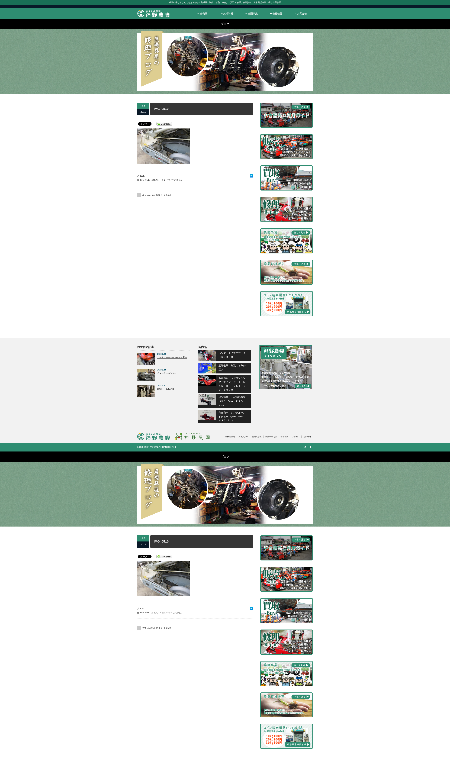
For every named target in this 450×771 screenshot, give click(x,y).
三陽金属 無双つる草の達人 (232, 367)
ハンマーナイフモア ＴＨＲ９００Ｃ (232, 355)
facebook (310, 447)
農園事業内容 (271, 436)
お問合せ (301, 13)
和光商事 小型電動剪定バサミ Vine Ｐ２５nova (232, 401)
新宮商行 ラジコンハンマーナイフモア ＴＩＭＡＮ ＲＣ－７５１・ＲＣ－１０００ (232, 384)
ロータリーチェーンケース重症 (172, 357)
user (142, 175)
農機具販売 (230, 436)
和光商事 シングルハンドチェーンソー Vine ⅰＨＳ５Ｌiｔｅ (232, 416)
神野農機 (154, 447)
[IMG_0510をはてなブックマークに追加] (251, 176)
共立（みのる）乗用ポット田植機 (156, 195)
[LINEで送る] (164, 123)
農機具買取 (243, 436)
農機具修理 (257, 436)
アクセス (296, 436)
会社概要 (284, 436)
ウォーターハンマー (166, 373)
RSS (305, 447)
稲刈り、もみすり (165, 389)
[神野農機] (153, 17)
